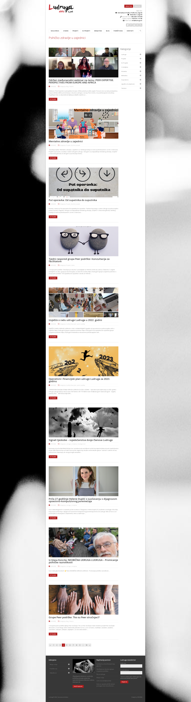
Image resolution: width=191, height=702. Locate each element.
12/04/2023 (53, 204)
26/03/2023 (53, 265)
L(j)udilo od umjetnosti (127, 84)
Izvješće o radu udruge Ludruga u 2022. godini (75, 320)
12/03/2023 (53, 324)
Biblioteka (124, 75)
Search (140, 30)
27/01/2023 (53, 444)
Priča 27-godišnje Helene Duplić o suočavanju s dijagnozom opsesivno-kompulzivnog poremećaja (83, 500)
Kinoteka (124, 71)
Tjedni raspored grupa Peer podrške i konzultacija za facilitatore (79, 260)
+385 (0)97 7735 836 (136, 16)
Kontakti (130, 31)
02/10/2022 (53, 621)
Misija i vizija (53, 664)
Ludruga (123, 54)
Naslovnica (55, 31)
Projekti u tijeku (70, 265)
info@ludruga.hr (137, 20)
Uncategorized (81, 444)
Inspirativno (125, 80)
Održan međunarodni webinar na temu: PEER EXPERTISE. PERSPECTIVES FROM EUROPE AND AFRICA (81, 81)
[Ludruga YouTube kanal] (137, 25)
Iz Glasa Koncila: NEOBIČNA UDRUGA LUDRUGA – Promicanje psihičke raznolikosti (83, 561)
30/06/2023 (53, 86)
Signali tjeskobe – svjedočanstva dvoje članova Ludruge (81, 440)
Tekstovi (71, 86)
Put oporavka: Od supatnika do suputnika (73, 200)
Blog (108, 31)
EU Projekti (86, 31)
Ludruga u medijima (71, 444)
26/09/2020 (53, 566)
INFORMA (139, 697)
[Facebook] (130, 25)
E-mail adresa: (124, 670)
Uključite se (53, 673)
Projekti (68, 145)
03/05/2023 (53, 145)
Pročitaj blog (78, 686)
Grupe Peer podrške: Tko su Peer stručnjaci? (74, 617)
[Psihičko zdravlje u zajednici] (61, 12)
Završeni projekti (75, 145)
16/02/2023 (53, 385)
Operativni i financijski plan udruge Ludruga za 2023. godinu (79, 380)
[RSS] (140, 25)
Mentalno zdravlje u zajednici (66, 141)
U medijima (124, 67)
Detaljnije (53, 99)
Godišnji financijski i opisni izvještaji (75, 324)
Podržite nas (118, 31)
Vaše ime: (123, 663)
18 (86, 645)
